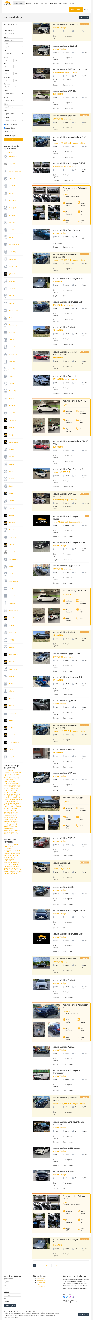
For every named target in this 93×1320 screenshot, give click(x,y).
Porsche (12, 347)
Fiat (11, 230)
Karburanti (7, 84)
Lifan (10, 749)
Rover (11, 405)
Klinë (7, 790)
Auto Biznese (63, 3)
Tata (10, 574)
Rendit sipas (83, 17)
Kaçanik (15, 796)
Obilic (15, 792)
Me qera (28, 3)
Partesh (7, 826)
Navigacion (19, 872)
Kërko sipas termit (9, 30)
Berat (12, 807)
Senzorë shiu (11, 870)
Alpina (11, 486)
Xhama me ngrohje (9, 853)
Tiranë (17, 787)
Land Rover (13, 244)
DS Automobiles (14, 742)
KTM (10, 588)
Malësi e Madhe (9, 828)
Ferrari (11, 676)
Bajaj (11, 727)
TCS (5, 870)
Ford (11, 215)
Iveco (11, 376)
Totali (5, 1299)
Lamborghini (13, 559)
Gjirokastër (8, 821)
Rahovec (14, 788)
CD (10, 861)
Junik (18, 803)
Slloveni (13, 819)
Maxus (11, 661)
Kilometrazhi (7, 77)
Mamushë (8, 816)
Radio (5, 846)
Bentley (11, 625)
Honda (11, 361)
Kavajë (14, 817)
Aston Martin (13, 610)
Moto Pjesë (53, 3)
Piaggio (12, 398)
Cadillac (11, 464)
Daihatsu (12, 537)
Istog (14, 790)
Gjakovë (16, 776)
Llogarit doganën (10, 1306)
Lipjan (7, 783)
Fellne (5, 864)
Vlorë (6, 803)
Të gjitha (6, 844)
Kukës (19, 807)
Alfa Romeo (13, 310)
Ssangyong (13, 442)
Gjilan (7, 776)
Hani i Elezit (17, 799)
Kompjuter (7, 868)
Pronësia (6, 117)
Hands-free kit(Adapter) (11, 862)
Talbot (11, 691)
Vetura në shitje (18, 3)
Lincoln (11, 603)
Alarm (5, 855)
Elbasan (14, 801)
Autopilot (12, 872)
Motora (36, 3)
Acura (11, 640)
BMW (12, 178)
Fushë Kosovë (10, 781)
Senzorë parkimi (8, 848)
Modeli (6, 44)
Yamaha (11, 735)
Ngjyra (6, 97)
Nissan (12, 252)
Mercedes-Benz (15, 171)
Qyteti (5, 111)
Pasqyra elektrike (9, 859)
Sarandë (14, 814)
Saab (11, 457)
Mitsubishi (12, 354)
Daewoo (12, 420)
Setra (11, 493)
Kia (10, 317)
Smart (11, 288)
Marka (6, 37)
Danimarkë (17, 830)
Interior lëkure (8, 866)
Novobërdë (8, 830)
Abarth (11, 530)
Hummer (12, 596)
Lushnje (15, 812)
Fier (12, 803)
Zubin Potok (15, 832)
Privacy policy (41, 1286)
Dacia (11, 383)
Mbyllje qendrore (13, 855)
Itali (14, 816)
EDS (19, 862)
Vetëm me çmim (10, 132)
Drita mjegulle (8, 857)
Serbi (15, 821)
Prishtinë (9, 772)
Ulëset (6, 104)
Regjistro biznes (41, 1280)
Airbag (18, 853)
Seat (11, 237)
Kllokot (7, 810)
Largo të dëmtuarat (11, 124)
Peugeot (12, 193)
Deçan (7, 792)
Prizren (8, 774)
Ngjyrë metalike (15, 868)
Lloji (5, 50)
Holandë (14, 826)
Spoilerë (6, 861)
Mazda (11, 332)
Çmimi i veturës (8, 1279)
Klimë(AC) (17, 850)
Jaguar (11, 369)
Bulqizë (7, 834)
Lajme (72, 3)
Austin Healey (13, 654)
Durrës (7, 794)
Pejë (16, 774)
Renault (12, 200)
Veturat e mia (41, 1282)
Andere (11, 522)
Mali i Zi (7, 832)
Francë (14, 810)
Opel (11, 186)
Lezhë (6, 807)
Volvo (11, 281)
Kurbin (14, 825)
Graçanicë (15, 834)
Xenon (17, 870)
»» (56, 1265)
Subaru (11, 500)
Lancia (11, 427)
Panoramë (16, 844)
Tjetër (11, 273)
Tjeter (7, 805)
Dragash (7, 799)
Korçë (15, 808)
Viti (5, 64)
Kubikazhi (6, 70)
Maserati (12, 449)
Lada (10, 471)
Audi (11, 164)
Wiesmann (12, 669)
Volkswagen (14, 156)
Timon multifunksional (10, 873)
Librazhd (13, 823)
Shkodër (7, 798)
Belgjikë (7, 817)
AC (10, 435)
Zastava (11, 552)
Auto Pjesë (44, 3)
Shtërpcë (15, 805)
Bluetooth (11, 846)
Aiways (11, 515)
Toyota (12, 259)
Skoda (12, 222)
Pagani (11, 698)
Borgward (12, 632)
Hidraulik (6, 872)
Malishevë (8, 787)
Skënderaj (16, 785)
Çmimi (6, 57)
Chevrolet (12, 325)
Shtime (7, 796)
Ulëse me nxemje (13, 864)
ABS (11, 844)
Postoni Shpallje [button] (75, 9)
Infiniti (11, 647)
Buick (11, 478)
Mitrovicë (8, 779)
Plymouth (12, 705)
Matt (16, 859)
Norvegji (7, 825)
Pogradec (7, 808)
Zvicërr (7, 801)
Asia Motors (13, 581)
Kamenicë (15, 794)
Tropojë (7, 814)
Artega (11, 757)
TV (15, 846)
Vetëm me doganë (10, 135)
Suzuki (11, 339)
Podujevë (16, 778)
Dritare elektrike (8, 850)
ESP (14, 857)
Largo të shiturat (10, 128)
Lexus (11, 566)
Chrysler (12, 391)
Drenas (7, 785)
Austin (11, 618)
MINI (11, 295)
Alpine (11, 720)
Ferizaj (19, 772)
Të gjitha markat (9, 152)
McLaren (12, 713)
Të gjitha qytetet (9, 770)
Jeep (11, 303)
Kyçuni (86, 9)
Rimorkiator (16, 866)
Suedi (6, 819)
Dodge (11, 413)
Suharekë (16, 783)
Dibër (6, 823)
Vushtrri (8, 778)
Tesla (11, 508)
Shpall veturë (40, 1279)
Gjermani (16, 798)
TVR (10, 683)
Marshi (6, 90)
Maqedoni (8, 812)
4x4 (21, 870)
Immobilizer (7, 852)
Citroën (12, 208)
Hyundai (12, 266)
